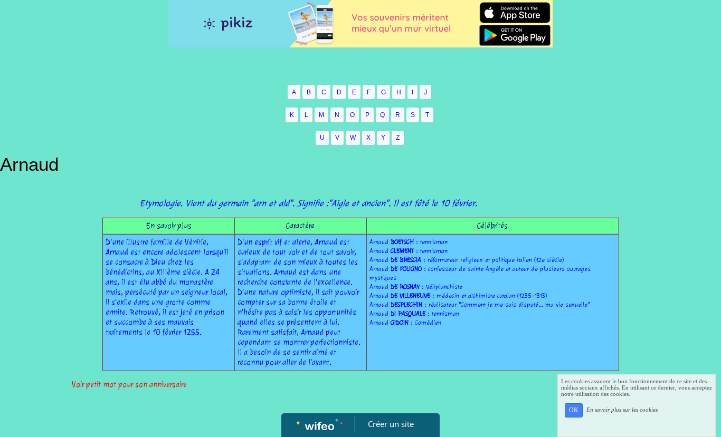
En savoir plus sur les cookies (622, 409)
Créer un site (391, 424)
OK (573, 410)
